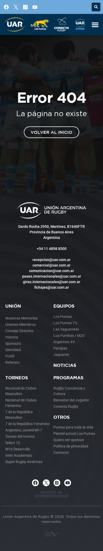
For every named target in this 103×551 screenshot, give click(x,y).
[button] (96, 7)
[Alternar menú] (95, 24)
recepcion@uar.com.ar (51, 260)
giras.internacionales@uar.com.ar (51, 282)
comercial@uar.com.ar (51, 265)
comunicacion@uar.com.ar (51, 271)
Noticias (64, 365)
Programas (68, 377)
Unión (13, 305)
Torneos (16, 377)
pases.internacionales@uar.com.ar (51, 276)
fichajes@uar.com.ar (51, 287)
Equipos (63, 305)
